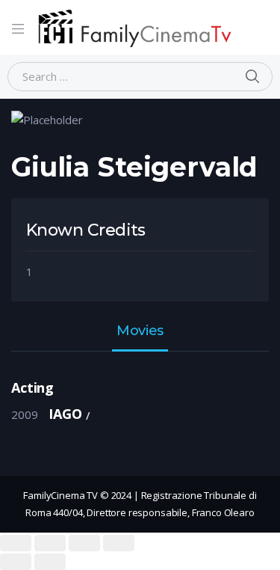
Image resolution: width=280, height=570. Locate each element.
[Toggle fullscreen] (84, 543)
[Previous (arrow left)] (15, 562)
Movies (139, 331)
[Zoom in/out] (118, 543)
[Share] (50, 543)
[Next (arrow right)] (50, 562)
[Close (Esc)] (15, 543)
